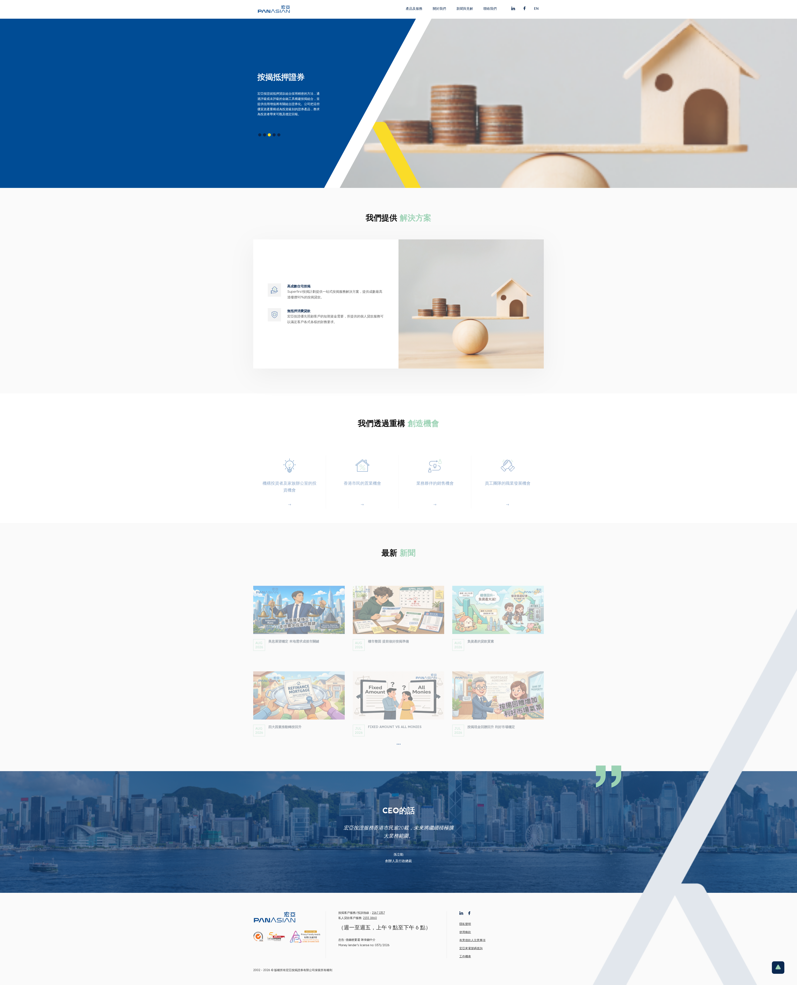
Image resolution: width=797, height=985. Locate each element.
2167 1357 (378, 913)
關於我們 (439, 8)
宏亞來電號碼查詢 (471, 948)
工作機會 (465, 956)
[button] (259, 134)
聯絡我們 (490, 8)
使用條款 (465, 932)
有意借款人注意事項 (472, 940)
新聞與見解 (464, 8)
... (398, 742)
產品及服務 (414, 8)
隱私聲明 (465, 924)
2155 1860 (370, 918)
